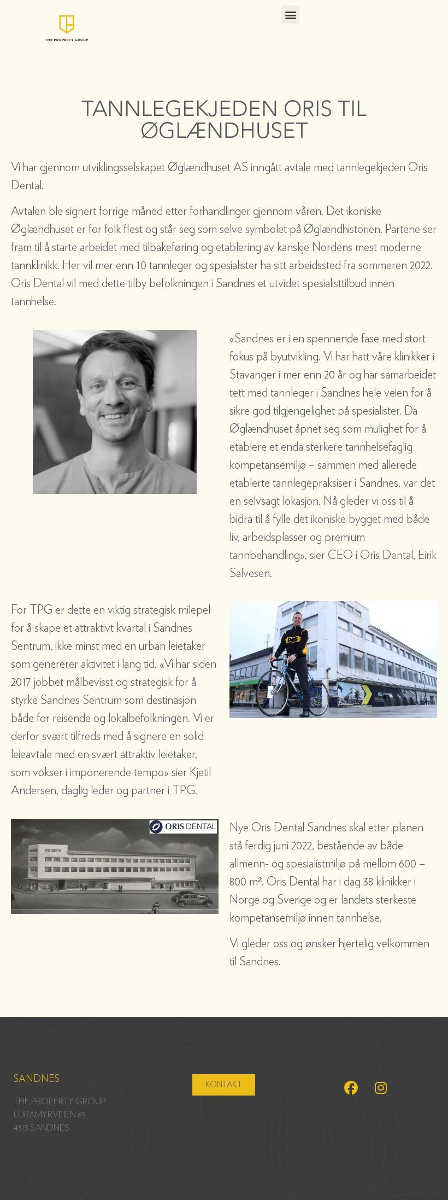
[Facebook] (350, 1088)
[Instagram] (380, 1088)
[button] (290, 14)
